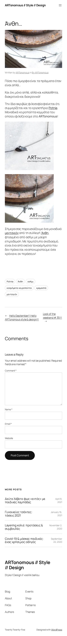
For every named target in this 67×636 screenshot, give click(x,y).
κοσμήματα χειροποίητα (19, 287)
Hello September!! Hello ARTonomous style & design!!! (22, 317)
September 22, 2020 (56, 540)
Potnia (53, 108)
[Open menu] (60, 5)
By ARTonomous (40, 72)
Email (8, 423)
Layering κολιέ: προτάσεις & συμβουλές (24, 527)
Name (8, 409)
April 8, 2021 (58, 500)
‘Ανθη (45, 233)
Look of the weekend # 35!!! (52, 315)
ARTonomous (22, 72)
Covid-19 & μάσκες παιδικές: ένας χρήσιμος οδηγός (24, 540)
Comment (10, 370)
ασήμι (30, 281)
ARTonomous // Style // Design (25, 5)
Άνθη (20, 281)
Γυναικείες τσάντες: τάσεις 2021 (18, 513)
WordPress (56, 629)
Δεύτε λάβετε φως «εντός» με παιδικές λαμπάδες (25, 500)
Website (9, 438)
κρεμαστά (41, 287)
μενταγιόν (12, 233)
